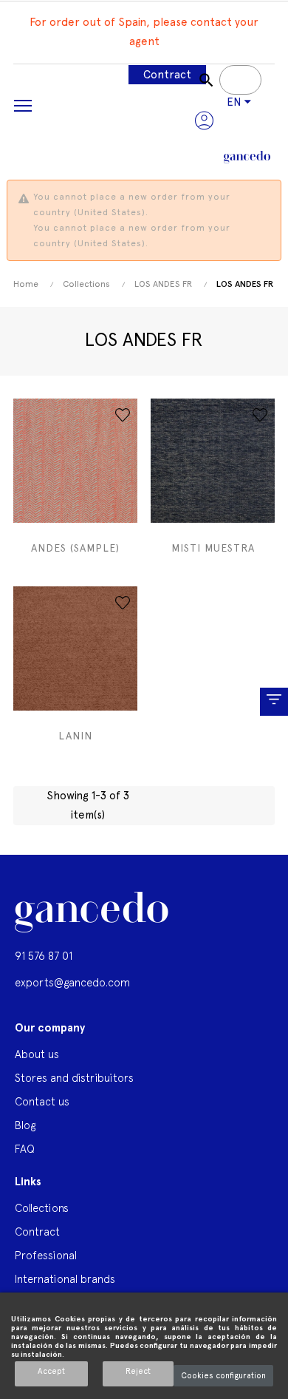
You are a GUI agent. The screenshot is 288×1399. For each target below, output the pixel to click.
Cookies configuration (223, 1376)
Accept (51, 1371)
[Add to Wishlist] (122, 414)
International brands (65, 1279)
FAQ (25, 1148)
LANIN (75, 736)
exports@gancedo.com (72, 982)
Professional (46, 1255)
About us (37, 1054)
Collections (42, 1208)
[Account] (204, 120)
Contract (167, 74)
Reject (138, 1371)
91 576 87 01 (43, 955)
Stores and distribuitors (74, 1077)
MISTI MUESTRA (213, 548)
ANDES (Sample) (75, 548)
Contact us (42, 1101)
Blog (25, 1125)
